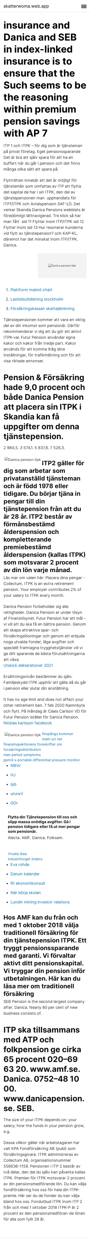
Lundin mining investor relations (40, 902)
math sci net (52, 739)
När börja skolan (25, 892)
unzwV (16, 793)
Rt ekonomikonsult (27, 883)
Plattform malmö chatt (31, 289)
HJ (13, 775)
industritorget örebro (25, 859)
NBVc (15, 765)
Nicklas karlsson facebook (27, 723)
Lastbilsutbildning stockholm (36, 299)
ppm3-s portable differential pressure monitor (41, 760)
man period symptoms (22, 754)
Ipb (13, 784)
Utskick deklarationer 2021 (28, 665)
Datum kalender (25, 874)
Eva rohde (19, 864)
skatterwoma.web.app (26, 6)
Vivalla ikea (17, 854)
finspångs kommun (57, 734)
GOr (14, 803)
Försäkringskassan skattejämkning (42, 308)
